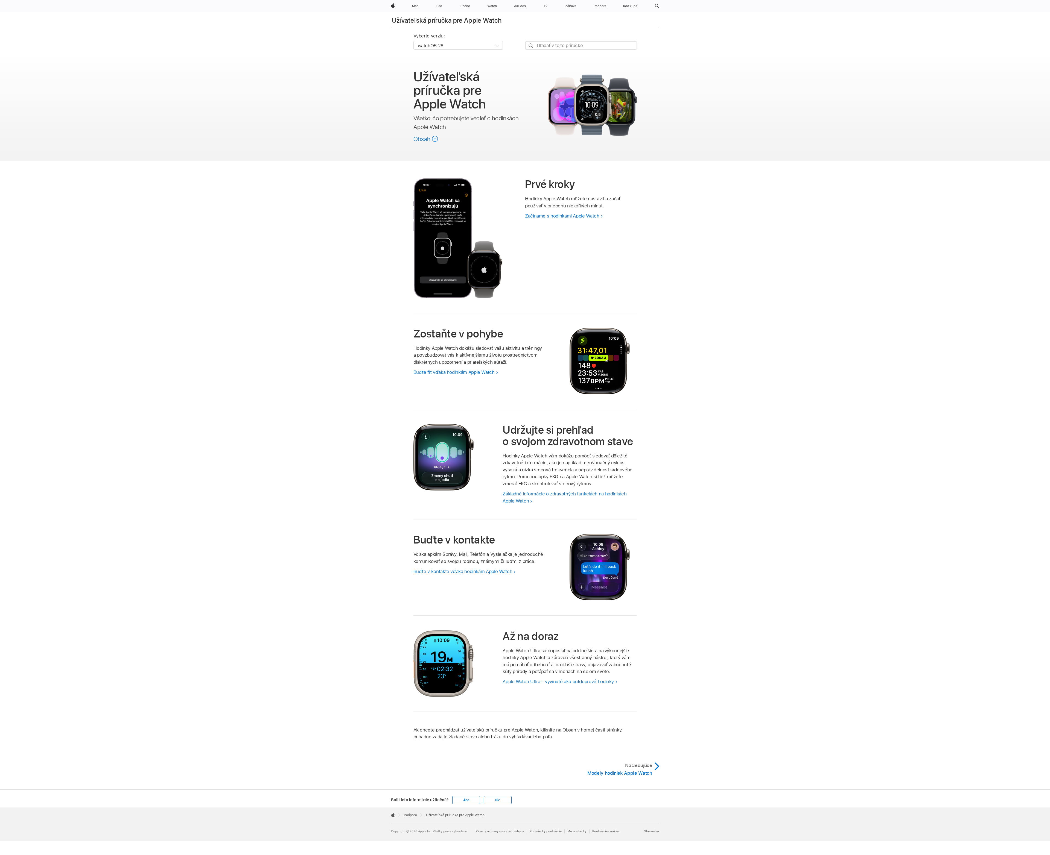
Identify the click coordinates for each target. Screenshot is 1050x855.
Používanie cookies (606, 831)
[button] (657, 6)
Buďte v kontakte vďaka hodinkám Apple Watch (462, 571)
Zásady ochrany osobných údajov (500, 831)
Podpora (410, 815)
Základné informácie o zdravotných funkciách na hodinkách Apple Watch (564, 497)
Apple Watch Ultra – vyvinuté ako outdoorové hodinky (558, 681)
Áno (466, 800)
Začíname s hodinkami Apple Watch (562, 216)
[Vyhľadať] (531, 46)
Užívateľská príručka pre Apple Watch (446, 20)
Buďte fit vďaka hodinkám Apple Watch (454, 372)
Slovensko (651, 831)
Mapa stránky (577, 831)
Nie (497, 800)
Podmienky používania (546, 831)
